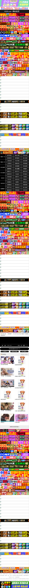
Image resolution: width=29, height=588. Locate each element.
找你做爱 (25, 166)
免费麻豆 (9, 184)
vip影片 (5, 351)
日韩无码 (25, 190)
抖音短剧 (9, 176)
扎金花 (17, 174)
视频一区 (3, 156)
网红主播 (17, 155)
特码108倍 (14, 351)
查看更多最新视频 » (14, 426)
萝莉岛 (25, 179)
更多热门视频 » (24, 354)
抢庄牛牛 (17, 171)
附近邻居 (9, 166)
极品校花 (9, 190)
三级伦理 (9, 160)
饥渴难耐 (17, 166)
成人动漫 (25, 158)
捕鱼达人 (9, 171)
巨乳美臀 (25, 160)
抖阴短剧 (17, 190)
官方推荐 (3, 172)
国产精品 (9, 155)
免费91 (17, 182)
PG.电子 (24, 351)
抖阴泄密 (25, 184)
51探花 (25, 176)
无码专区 (3, 183)
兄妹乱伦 (17, 187)
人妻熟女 (9, 163)
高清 (19, 345)
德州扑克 (25, 171)
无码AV (3, 178)
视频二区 (3, 162)
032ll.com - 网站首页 (11, 11)
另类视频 (25, 163)
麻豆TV (17, 176)
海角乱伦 (25, 182)
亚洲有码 (9, 158)
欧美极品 (17, 158)
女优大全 (17, 179)
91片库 (9, 179)
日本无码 (25, 155)
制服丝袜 (17, 163)
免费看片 (9, 182)
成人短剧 (25, 187)
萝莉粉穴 (17, 184)
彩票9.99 (9, 174)
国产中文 (9, 187)
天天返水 (25, 174)
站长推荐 (3, 167)
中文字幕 (17, 160)
